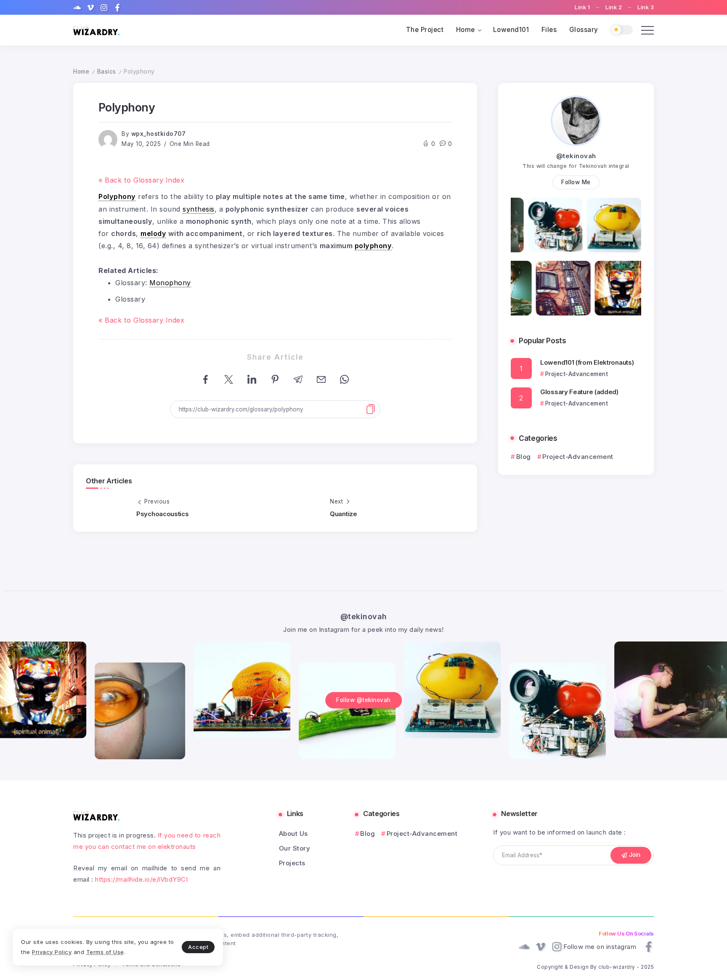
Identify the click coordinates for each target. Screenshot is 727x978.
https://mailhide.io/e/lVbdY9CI (141, 879)
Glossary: (153, 282)
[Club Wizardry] (96, 30)
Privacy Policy (52, 952)
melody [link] (153, 233)
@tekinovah (576, 156)
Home (81, 71)
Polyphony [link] (117, 196)
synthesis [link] (199, 209)
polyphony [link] (373, 245)
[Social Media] (77, 7)
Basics (106, 71)
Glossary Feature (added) (579, 392)
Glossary (130, 299)
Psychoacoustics (162, 514)
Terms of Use (105, 952)
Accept (198, 947)
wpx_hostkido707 (158, 133)
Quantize (343, 514)
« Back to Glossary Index (141, 180)
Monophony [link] (170, 282)
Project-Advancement (577, 457)
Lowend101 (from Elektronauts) (587, 362)
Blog (523, 457)
